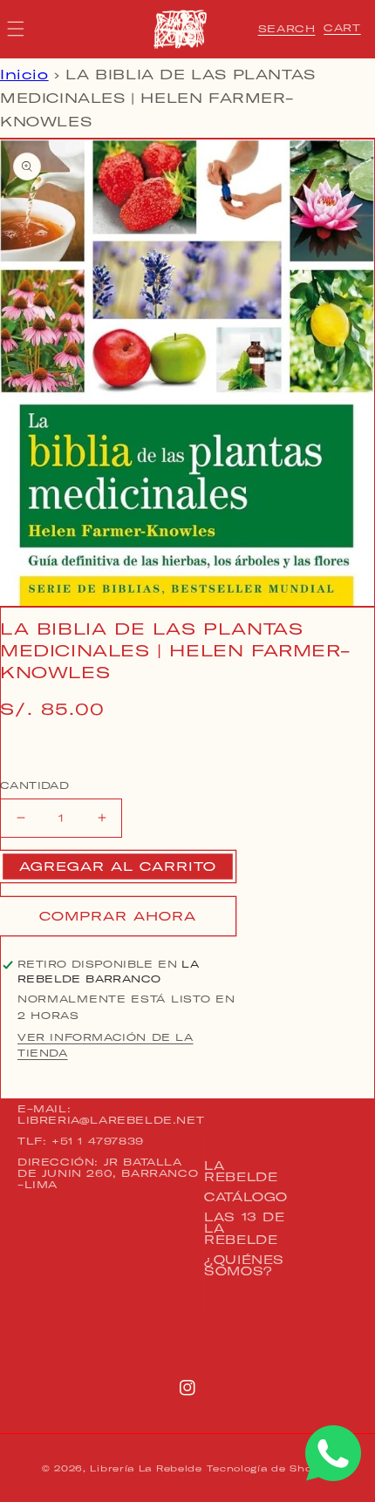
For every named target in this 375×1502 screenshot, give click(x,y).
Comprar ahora (117, 916)
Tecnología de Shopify (270, 1468)
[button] (287, 29)
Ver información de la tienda (105, 1045)
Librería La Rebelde (145, 1468)
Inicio (24, 74)
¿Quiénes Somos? (244, 1265)
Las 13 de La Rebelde (244, 1228)
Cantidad (34, 785)
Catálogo (246, 1197)
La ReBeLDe (240, 1171)
